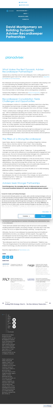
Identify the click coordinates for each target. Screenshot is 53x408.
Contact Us (25, 19)
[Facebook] (14, 323)
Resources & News (23, 16)
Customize (25, 216)
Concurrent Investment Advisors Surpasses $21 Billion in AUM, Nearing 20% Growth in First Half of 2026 (43, 280)
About (25, 13)
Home (26, 7)
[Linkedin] (14, 319)
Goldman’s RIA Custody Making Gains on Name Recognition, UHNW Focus (42, 265)
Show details (45, 211)
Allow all (43, 216)
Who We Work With (21, 10)
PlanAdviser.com (24, 250)
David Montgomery (34, 92)
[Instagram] (14, 326)
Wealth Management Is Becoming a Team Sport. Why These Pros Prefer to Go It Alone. (18, 280)
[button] (4, 257)
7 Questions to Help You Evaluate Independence (16, 265)
